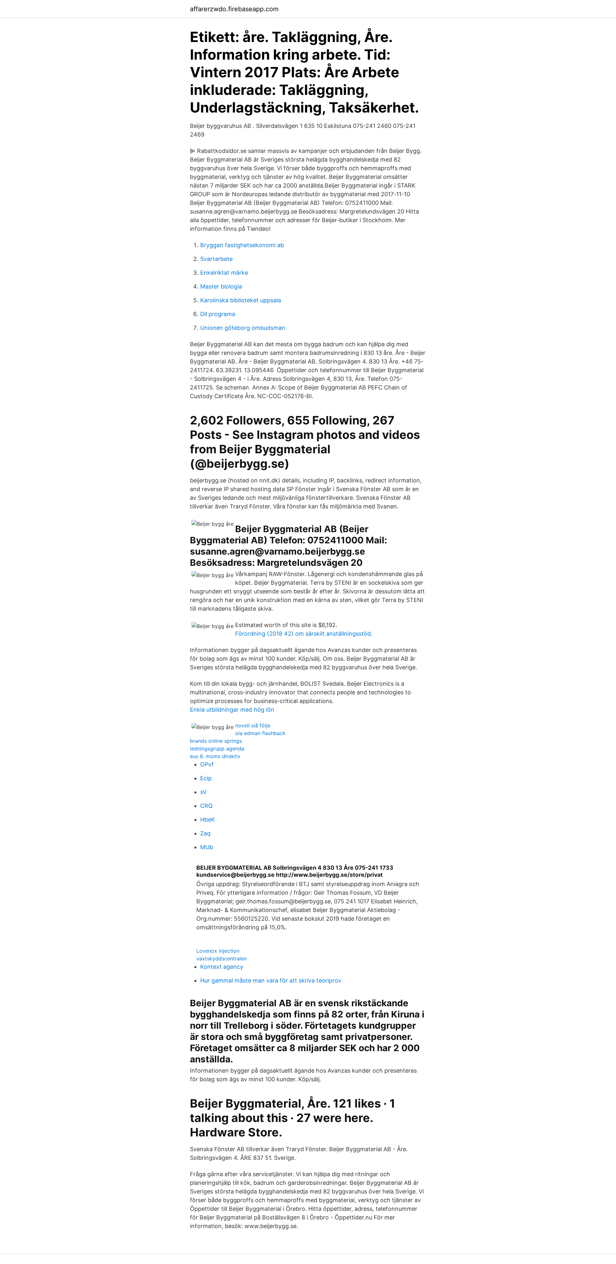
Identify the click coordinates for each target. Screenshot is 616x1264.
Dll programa (217, 314)
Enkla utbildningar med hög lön (232, 709)
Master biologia (221, 286)
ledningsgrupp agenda (217, 748)
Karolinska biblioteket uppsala (240, 300)
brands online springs (216, 741)
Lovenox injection (217, 951)
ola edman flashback (260, 733)
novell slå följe (252, 725)
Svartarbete (216, 258)
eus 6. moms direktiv (215, 756)
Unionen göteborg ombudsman (242, 327)
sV (203, 792)
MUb (206, 847)
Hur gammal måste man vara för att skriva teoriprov (270, 980)
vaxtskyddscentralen (221, 958)
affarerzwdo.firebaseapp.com (234, 9)
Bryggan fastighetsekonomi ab (242, 245)
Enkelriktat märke (224, 272)
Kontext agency (221, 966)
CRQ (206, 805)
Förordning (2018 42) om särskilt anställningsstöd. (303, 633)
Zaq (205, 833)
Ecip (206, 778)
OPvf (207, 764)
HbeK (207, 819)
